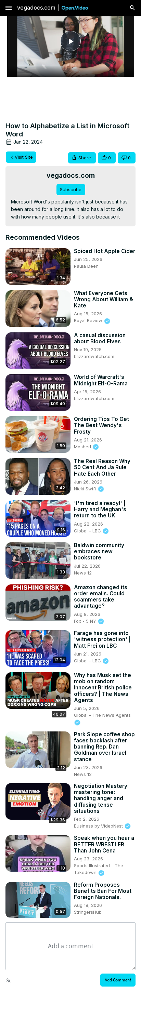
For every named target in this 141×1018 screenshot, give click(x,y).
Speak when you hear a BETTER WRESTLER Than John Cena (104, 844)
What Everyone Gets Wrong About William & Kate (103, 299)
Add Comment (118, 980)
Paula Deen (86, 266)
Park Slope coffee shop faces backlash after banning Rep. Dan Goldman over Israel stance (104, 747)
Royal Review (89, 320)
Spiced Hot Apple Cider (104, 251)
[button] (82, 157)
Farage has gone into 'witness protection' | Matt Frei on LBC (102, 639)
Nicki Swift (86, 488)
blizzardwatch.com (94, 356)
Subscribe (70, 189)
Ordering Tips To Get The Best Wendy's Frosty (101, 425)
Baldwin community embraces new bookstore (99, 551)
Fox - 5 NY (86, 621)
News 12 (83, 573)
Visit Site (24, 157)
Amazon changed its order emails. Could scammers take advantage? (100, 596)
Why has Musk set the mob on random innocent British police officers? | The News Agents (103, 687)
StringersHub (88, 912)
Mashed (83, 446)
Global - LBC (88, 530)
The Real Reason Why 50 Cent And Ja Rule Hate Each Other (102, 467)
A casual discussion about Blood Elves (100, 338)
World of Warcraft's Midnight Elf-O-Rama (101, 380)
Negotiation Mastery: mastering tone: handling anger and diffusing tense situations (101, 798)
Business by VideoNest (99, 826)
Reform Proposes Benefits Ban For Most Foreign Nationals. (102, 891)
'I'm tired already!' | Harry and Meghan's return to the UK (100, 509)
